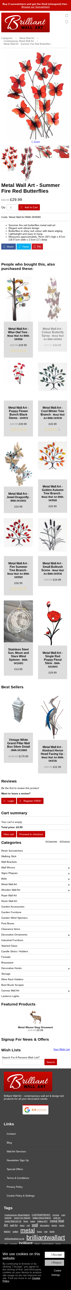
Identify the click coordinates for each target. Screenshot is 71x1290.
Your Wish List (61, 1049)
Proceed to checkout (31, 834)
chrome (55, 1215)
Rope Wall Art (9, 895)
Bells (4, 878)
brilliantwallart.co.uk (14, 1239)
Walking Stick (8, 856)
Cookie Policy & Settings (21, 1195)
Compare (56, 253)
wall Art (14, 1225)
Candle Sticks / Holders (14, 951)
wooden (13, 1244)
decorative (44, 1225)
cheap (58, 1244)
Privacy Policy (15, 1186)
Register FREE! (32, 800)
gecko (54, 1225)
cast (63, 1215)
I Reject (56, 1262)
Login (10, 800)
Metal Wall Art (26, 38)
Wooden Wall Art (10, 889)
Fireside (6, 957)
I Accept (57, 1254)
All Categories (51, 841)
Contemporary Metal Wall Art (19, 41)
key (6, 1244)
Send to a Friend (16, 253)
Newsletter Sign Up (18, 1160)
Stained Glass (9, 945)
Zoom (36, 142)
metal (27, 1230)
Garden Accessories (12, 906)
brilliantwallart (45, 1237)
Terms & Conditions (18, 1178)
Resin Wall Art (9, 901)
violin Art (56, 1218)
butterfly (8, 1218)
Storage (5, 973)
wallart (15, 1231)
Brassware (7, 962)
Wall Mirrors (8, 867)
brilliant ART (42, 1221)
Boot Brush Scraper (12, 984)
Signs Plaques (9, 873)
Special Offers (15, 1169)
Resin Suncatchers (12, 850)
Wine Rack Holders (12, 979)
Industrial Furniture (12, 940)
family (52, 1231)
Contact (11, 1133)
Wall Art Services (16, 1151)
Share (10, 246)
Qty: (3, 207)
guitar (32, 1221)
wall (35, 1225)
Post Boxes (7, 923)
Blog (9, 1142)
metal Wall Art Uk (13, 1221)
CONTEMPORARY (41, 1215)
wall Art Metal (47, 1244)
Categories (7, 38)
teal (45, 1231)
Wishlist (38, 253)
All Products (65, 841)
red (28, 1225)
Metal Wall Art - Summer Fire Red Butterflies (27, 44)
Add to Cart (31, 207)
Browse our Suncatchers (35, 6)
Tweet (25, 246)
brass (39, 1231)
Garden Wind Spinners (14, 917)
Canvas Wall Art (10, 990)
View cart (8, 834)
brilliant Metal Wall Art (42, 1218)
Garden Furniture (11, 912)
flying (25, 1221)
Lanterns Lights (10, 996)
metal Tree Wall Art (22, 1218)
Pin (39, 246)
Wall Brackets (9, 861)
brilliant (26, 1243)
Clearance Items (10, 929)
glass (22, 1225)
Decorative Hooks (11, 968)
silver (37, 1244)
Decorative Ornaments (14, 934)
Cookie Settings (56, 1272)
